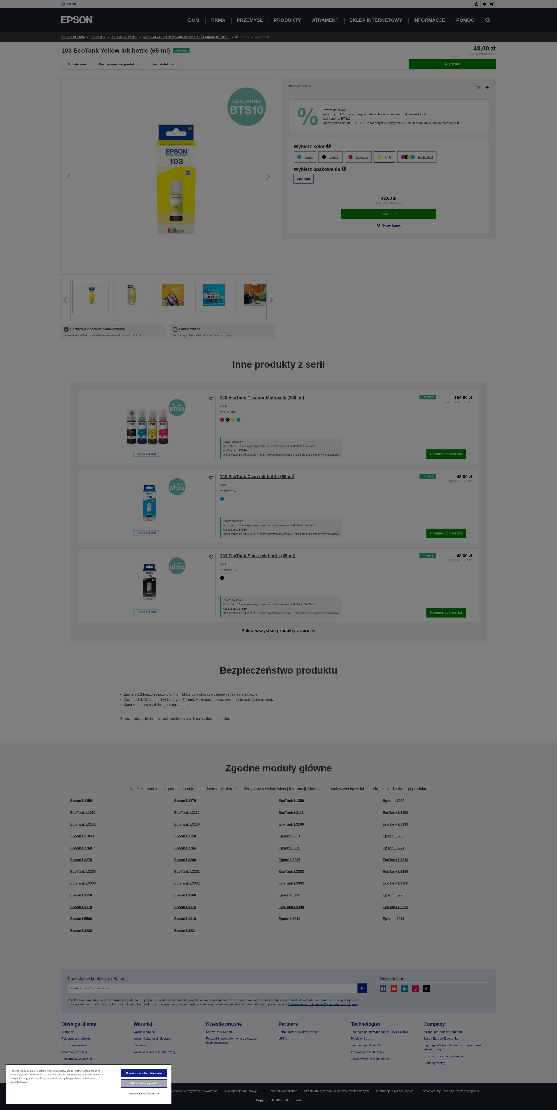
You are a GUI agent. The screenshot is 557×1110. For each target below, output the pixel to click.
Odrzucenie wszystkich (144, 1083)
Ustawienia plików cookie (144, 1093)
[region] (88, 1084)
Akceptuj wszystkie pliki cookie (144, 1073)
